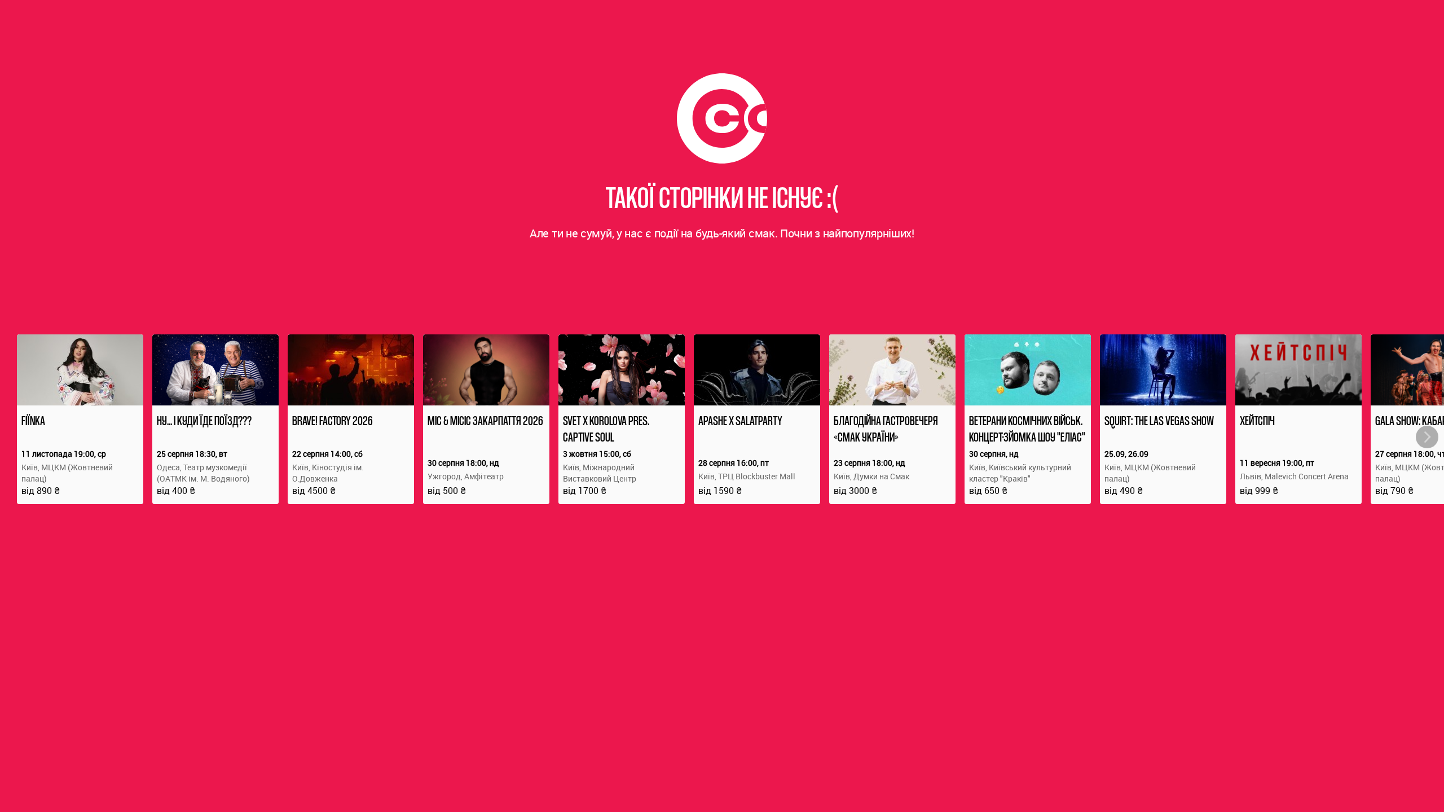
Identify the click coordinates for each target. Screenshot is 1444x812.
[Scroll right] (1427, 437)
